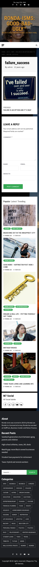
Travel (26, 537)
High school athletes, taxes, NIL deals (16, 444)
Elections (27, 497)
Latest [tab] (14, 201)
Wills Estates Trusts (10, 546)
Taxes (18, 537)
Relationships (14, 532)
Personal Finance (9, 528)
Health (28, 506)
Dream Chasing (9, 260)
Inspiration (8, 310)
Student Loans (8, 537)
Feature (30, 501)
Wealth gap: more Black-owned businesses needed (18, 450)
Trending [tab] (21, 201)
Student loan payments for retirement (17, 457)
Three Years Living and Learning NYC (18, 384)
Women (23, 546)
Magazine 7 (31, 561)
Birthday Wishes (10, 348)
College (28, 488)
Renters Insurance (29, 532)
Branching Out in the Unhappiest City (19, 233)
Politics (21, 528)
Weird (22, 541)
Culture (5, 492)
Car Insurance (8, 488)
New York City (17, 228)
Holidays (6, 510)
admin (10, 67)
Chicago (7, 228)
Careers (15, 376)
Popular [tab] (6, 201)
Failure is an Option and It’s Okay (17, 109)
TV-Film (14, 541)
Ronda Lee (8, 235)
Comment (7, 137)
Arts (4, 484)
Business (7, 376)
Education (6, 497)
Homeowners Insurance (20, 510)
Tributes (6, 541)
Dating (14, 492)
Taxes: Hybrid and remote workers (15, 462)
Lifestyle (17, 343)
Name (5, 164)
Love (27, 519)
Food (21, 506)
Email (23, 164)
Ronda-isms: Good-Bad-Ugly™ (19, 23)
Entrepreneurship (22, 306)
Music (14, 523)
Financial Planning (9, 506)
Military (6, 523)
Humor (14, 515)
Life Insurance (8, 519)
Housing (6, 515)
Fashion (21, 501)
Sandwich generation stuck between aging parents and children (18, 438)
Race (4, 532)
